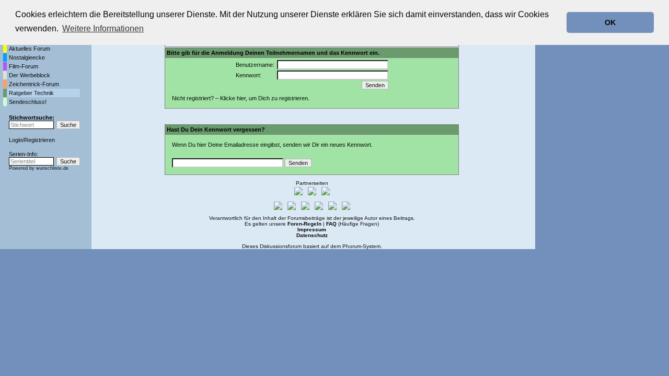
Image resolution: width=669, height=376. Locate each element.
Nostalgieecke (27, 57)
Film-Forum (23, 66)
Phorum (351, 246)
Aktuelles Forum (29, 48)
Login (15, 140)
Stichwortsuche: (31, 117)
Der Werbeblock (29, 75)
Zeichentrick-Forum (34, 84)
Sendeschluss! (28, 102)
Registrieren (39, 140)
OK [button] (610, 22)
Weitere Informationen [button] (103, 28)
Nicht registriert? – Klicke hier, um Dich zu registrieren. (240, 98)
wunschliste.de (52, 168)
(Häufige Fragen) (352, 224)
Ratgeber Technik (31, 93)
